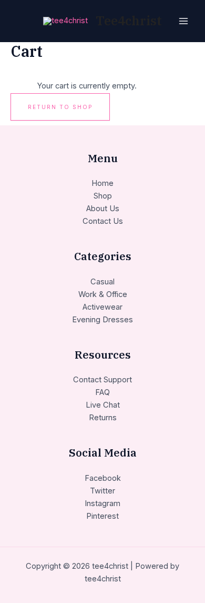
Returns (103, 417)
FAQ (102, 392)
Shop (103, 196)
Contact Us (103, 221)
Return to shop (60, 107)
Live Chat (103, 405)
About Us (102, 208)
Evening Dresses (102, 319)
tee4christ (129, 21)
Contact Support (102, 379)
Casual (102, 281)
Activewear (102, 307)
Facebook (103, 478)
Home (102, 183)
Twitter (102, 491)
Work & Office (102, 294)
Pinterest (102, 516)
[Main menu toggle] (183, 21)
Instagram (102, 503)
